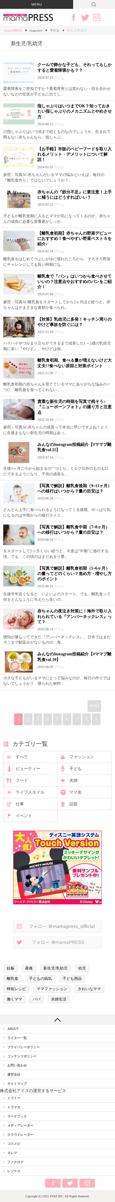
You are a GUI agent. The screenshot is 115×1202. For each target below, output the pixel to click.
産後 (29, 968)
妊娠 (10, 968)
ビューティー (28, 768)
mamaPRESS (13, 30)
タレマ (12, 1153)
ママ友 (75, 792)
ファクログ (15, 1162)
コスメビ (13, 1143)
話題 (73, 804)
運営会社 (13, 1074)
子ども (55, 30)
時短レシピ (16, 989)
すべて (22, 757)
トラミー (13, 1098)
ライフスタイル (30, 792)
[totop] (57, 1019)
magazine (35, 30)
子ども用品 (72, 979)
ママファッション (52, 989)
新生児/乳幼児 (55, 968)
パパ (36, 999)
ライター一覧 (17, 1038)
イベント (24, 816)
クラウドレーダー (20, 1134)
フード (22, 780)
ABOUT (13, 1028)
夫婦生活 (58, 999)
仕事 (20, 804)
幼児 (82, 968)
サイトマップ (17, 1083)
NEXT (94, 706)
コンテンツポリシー (22, 1056)
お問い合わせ (17, 1065)
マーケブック (17, 1116)
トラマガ (13, 1107)
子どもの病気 (40, 979)
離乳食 (12, 979)
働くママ (14, 999)
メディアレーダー (20, 1125)
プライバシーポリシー (23, 1047)
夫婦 (73, 780)
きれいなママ (89, 989)
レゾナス (13, 1171)
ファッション (81, 757)
